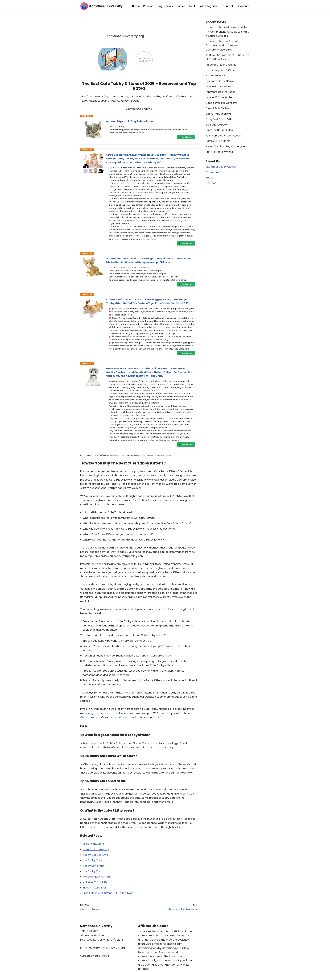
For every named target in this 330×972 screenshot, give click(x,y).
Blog (159, 6)
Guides (180, 6)
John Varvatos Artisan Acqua (223, 135)
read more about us (127, 717)
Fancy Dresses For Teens (220, 92)
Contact (228, 6)
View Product (187, 137)
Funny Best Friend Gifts (218, 119)
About (209, 177)
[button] (218, 6)
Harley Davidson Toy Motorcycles (225, 146)
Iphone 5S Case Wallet (219, 97)
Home (136, 6)
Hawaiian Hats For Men (219, 130)
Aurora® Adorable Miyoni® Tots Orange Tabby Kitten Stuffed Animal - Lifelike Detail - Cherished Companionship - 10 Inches (148, 260)
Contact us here (90, 717)
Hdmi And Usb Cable (217, 141)
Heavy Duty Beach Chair (220, 70)
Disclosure (243, 6)
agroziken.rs (101, 956)
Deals (169, 6)
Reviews (148, 6)
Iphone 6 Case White (218, 86)
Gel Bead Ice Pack (216, 124)
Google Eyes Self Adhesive (221, 103)
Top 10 (192, 6)
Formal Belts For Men (217, 108)
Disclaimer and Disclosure (221, 166)
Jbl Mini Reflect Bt (215, 75)
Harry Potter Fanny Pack (219, 152)
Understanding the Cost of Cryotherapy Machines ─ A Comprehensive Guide (221, 45)
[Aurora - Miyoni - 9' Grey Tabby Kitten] (93, 129)
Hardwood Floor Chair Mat (221, 65)
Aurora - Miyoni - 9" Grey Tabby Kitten (129, 121)
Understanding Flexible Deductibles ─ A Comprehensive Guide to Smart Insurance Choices (227, 32)
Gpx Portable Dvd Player (220, 81)
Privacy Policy (213, 172)
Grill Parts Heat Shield (218, 113)
